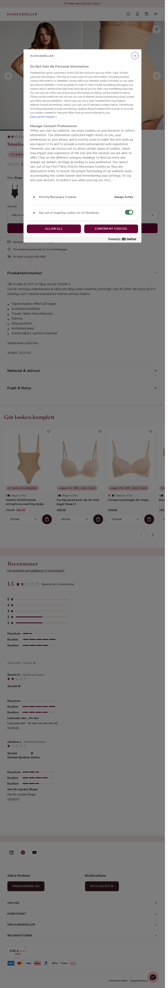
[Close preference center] (135, 55)
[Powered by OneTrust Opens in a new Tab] (123, 239)
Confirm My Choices (111, 229)
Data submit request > (43, 117)
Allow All (54, 229)
